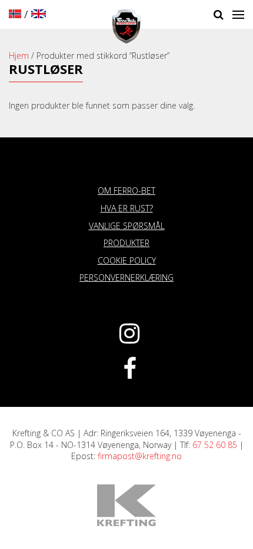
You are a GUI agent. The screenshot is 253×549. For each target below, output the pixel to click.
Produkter (126, 242)
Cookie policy (127, 260)
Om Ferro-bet (126, 190)
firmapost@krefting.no (140, 456)
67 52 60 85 (214, 444)
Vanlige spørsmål (127, 225)
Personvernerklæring (126, 277)
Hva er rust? (127, 208)
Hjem (19, 55)
